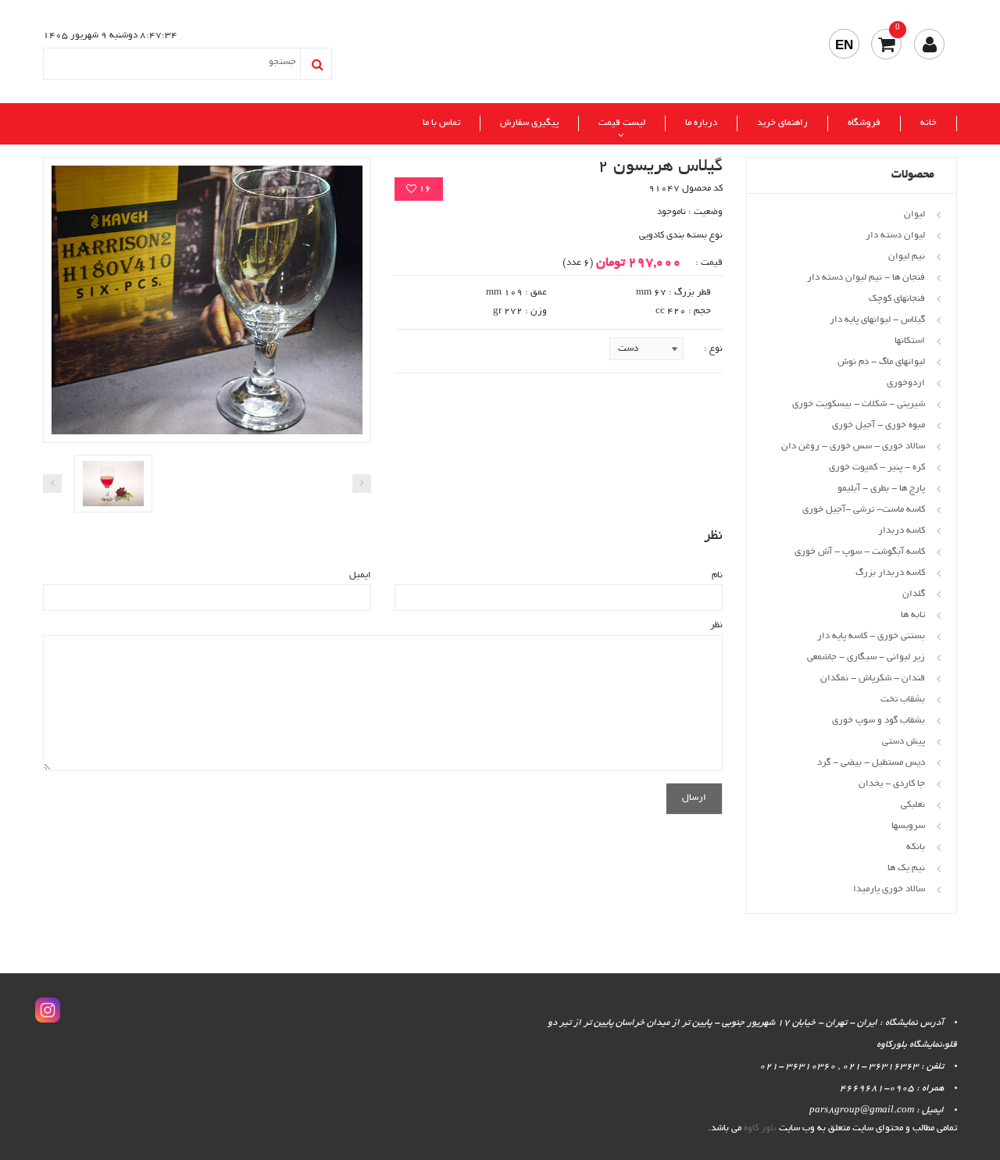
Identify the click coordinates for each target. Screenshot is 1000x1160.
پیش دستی (903, 742)
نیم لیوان (906, 257)
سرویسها (908, 826)
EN (844, 44)
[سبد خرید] (886, 44)
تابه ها (913, 615)
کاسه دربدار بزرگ (890, 573)
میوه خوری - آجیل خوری (878, 425)
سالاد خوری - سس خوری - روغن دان (853, 446)
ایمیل (360, 575)
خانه (928, 123)
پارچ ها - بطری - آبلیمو (881, 489)
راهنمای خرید (782, 123)
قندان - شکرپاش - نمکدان (872, 678)
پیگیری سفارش (529, 123)
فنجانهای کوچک (897, 299)
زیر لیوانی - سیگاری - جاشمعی (866, 657)
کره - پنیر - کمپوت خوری (877, 467)
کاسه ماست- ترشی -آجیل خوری (863, 510)
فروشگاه (864, 123)
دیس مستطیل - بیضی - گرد (871, 763)
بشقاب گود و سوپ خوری (878, 721)
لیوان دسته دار (895, 235)
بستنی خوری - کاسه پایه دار (871, 636)
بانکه (915, 847)
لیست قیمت (621, 123)
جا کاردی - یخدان (892, 784)
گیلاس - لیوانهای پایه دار (877, 320)
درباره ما (701, 123)
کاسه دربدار (901, 531)
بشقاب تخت (902, 699)
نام (717, 575)
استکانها (910, 341)
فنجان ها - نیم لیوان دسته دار (866, 278)
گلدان (913, 594)
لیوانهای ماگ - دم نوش (881, 362)
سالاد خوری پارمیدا (889, 889)
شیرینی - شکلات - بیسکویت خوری (858, 404)
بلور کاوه (760, 1128)
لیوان (914, 214)
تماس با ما (441, 123)
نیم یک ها (906, 868)
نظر (716, 625)
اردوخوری (906, 383)
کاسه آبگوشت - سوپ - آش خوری (860, 552)
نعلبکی (913, 805)
